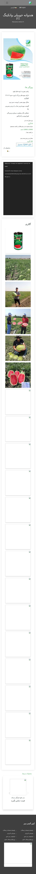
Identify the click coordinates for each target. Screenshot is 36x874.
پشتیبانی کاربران (29, 833)
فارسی (13, 7)
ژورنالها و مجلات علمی (27, 839)
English (23, 7)
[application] (18, 188)
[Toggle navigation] (7, 3)
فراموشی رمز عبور (28, 836)
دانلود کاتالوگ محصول (24, 144)
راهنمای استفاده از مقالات (27, 830)
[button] (9, 793)
